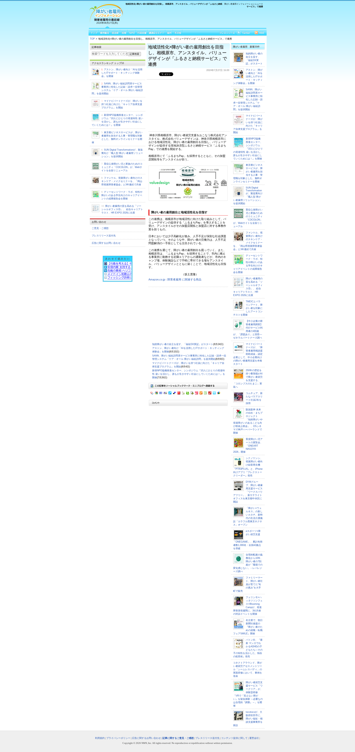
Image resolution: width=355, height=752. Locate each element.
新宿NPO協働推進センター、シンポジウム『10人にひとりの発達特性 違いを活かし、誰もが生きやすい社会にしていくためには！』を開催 (188, 374)
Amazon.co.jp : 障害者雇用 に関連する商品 (174, 279)
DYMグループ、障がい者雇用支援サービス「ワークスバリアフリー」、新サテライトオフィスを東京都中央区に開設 (248, 491)
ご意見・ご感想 (100, 228)
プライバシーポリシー (118, 738)
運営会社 (254, 738)
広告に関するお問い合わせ (106, 243)
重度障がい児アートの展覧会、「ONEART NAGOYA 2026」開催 (248, 445)
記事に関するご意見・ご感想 (178, 738)
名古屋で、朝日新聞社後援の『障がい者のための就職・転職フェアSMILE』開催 (248, 627)
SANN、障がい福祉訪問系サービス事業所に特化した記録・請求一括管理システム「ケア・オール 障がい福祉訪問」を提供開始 (248, 99)
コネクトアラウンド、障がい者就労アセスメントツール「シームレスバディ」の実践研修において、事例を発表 (247, 669)
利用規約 (100, 738)
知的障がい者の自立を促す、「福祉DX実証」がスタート (182, 344)
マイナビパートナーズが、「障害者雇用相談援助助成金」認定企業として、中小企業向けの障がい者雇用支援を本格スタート (248, 354)
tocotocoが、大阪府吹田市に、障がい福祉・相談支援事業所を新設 (248, 719)
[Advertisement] (194, 18)
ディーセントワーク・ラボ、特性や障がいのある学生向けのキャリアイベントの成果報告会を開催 (121, 195)
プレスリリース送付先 (104, 235)
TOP (92, 38)
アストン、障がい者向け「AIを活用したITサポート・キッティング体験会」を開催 (121, 73)
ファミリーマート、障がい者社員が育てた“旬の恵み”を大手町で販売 (248, 584)
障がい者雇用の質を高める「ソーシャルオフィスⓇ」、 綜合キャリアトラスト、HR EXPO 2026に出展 (122, 209)
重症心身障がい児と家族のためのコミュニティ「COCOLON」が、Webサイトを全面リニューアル (121, 167)
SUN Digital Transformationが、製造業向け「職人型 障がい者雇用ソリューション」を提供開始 (122, 153)
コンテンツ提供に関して (234, 738)
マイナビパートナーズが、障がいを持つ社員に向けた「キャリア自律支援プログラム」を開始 (121, 104)
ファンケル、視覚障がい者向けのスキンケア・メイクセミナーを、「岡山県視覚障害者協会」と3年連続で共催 (121, 181)
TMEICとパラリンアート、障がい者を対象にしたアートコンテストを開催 (248, 308)
